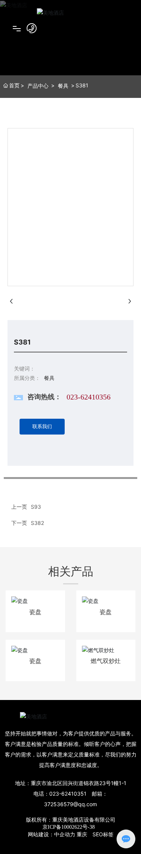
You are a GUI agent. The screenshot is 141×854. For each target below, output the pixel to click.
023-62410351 (67, 793)
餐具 (63, 85)
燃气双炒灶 (106, 661)
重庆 (82, 834)
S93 (36, 506)
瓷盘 (35, 612)
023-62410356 (89, 397)
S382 (37, 523)
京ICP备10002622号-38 (68, 827)
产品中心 (38, 85)
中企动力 (64, 834)
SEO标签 (103, 834)
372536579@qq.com (70, 804)
